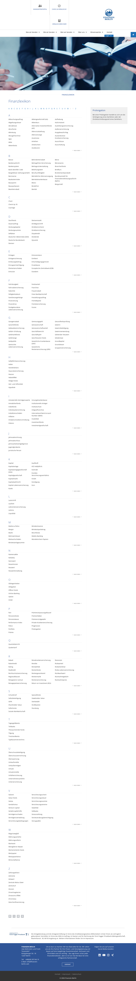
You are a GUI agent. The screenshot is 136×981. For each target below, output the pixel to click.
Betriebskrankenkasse (39, 179)
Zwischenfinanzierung (16, 902)
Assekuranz (36, 148)
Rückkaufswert (60, 673)
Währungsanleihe (14, 837)
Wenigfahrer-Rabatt (15, 847)
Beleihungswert (37, 170)
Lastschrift (12, 500)
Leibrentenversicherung (17, 507)
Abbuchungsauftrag (15, 119)
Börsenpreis (59, 163)
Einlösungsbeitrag (14, 262)
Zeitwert (11, 879)
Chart (10, 201)
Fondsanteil (36, 284)
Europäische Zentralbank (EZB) (42, 268)
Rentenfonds (36, 670)
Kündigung (36, 482)
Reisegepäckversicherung (17, 683)
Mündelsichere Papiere (40, 539)
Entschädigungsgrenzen (40, 262)
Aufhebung (59, 119)
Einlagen (11, 255)
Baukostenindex (14, 179)
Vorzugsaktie (36, 821)
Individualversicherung (16, 410)
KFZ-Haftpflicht (37, 466)
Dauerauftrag (13, 224)
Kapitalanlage (13, 466)
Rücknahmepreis (61, 680)
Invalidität (35, 419)
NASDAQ (11, 558)
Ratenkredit (12, 663)
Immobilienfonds (14, 403)
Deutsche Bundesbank (16, 240)
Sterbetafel (36, 702)
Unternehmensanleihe (16, 779)
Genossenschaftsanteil (40, 328)
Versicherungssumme (39, 801)
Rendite (34, 663)
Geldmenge (12, 338)
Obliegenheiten (14, 583)
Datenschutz (76, 974)
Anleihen (35, 141)
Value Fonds (12, 798)
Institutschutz (36, 407)
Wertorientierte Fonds (16, 850)
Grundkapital (59, 341)
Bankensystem (13, 166)
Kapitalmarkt (13, 479)
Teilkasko (11, 726)
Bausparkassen (13, 186)
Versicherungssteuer (39, 798)
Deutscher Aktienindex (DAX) (18, 237)
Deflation (11, 233)
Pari (9, 613)
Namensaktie (13, 554)
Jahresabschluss (14, 441)
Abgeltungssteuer (14, 122)
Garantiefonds (13, 325)
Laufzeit (11, 504)
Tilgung (11, 733)
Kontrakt (35, 470)
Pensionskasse (13, 619)
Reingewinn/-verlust (15, 680)
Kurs (33, 485)
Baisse (10, 160)
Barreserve (12, 176)
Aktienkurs (35, 122)
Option (10, 597)
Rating (10, 667)
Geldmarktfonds (14, 335)
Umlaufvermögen (14, 766)
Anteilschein (36, 145)
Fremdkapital (36, 301)
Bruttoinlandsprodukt (62, 173)
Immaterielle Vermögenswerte (19, 400)
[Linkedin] (99, 955)
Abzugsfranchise (14, 136)
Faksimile (11, 291)
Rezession (58, 660)
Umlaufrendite (13, 762)
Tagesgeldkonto (14, 723)
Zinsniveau (12, 899)
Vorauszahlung (37, 814)
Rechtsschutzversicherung (17, 673)
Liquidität (11, 513)
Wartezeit (11, 843)
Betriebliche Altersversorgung (42, 176)
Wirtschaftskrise (14, 860)
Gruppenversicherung (63, 348)
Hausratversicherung (15, 371)
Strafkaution (36, 705)
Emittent (35, 258)
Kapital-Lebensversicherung (18, 485)
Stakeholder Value (38, 698)
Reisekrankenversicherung (41, 660)
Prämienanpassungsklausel (41, 613)
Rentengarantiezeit (38, 673)
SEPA (10, 702)
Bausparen (12, 183)
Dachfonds (12, 220)
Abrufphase (12, 126)
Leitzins (11, 510)
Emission (11, 272)
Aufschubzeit (59, 122)
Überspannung (13, 759)
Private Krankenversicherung (42, 623)
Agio (10, 139)
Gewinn (57, 325)
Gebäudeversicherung (16, 328)
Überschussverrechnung (17, 756)
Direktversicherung (38, 230)
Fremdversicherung (39, 304)
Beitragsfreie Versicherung (41, 163)
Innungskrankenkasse (39, 400)
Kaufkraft (35, 463)
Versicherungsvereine (39, 804)
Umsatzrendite (13, 772)
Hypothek (11, 387)
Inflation (11, 416)
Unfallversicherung (15, 775)
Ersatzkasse (36, 265)
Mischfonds (36, 533)
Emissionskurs (37, 255)
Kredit (34, 479)
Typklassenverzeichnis (16, 740)
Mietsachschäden (14, 539)
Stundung (35, 708)
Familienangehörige (15, 297)
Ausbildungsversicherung (64, 126)
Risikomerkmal (60, 667)
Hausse (11, 374)
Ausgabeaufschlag (61, 132)
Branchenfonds (60, 166)
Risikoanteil (59, 663)
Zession (11, 889)
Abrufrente (12, 129)
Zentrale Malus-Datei (15, 882)
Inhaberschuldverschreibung (18, 420)
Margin (11, 529)
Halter (10, 364)
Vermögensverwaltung (16, 818)
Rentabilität (36, 667)
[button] (9, 916)
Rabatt (10, 660)
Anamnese (35, 138)
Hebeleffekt (12, 377)
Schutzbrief (12, 695)
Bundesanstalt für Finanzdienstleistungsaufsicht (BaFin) (65, 178)
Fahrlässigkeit (13, 284)
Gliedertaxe (59, 338)
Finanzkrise (12, 304)
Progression (36, 626)
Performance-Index (15, 623)
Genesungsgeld (37, 321)
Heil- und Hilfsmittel (15, 384)
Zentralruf (12, 886)
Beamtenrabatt (13, 189)
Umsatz (11, 769)
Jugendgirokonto (14, 447)
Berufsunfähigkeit (38, 173)
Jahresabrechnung (15, 437)
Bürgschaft (59, 184)
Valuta (10, 801)
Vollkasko (35, 811)
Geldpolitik (12, 341)
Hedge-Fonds (13, 381)
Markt (10, 533)
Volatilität (35, 808)
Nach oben (77, 150)
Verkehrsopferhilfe (15, 811)
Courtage (11, 208)
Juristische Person (14, 450)
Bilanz (34, 183)
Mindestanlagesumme (16, 543)
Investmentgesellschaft (40, 425)
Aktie (10, 142)
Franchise (35, 288)
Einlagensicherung (15, 258)
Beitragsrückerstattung (40, 166)
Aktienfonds (12, 145)
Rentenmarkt (36, 677)
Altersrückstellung (38, 131)
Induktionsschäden (15, 413)
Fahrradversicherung (15, 288)
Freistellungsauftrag (39, 297)
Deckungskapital (14, 227)
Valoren (11, 795)
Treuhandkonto (13, 736)
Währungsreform (14, 840)
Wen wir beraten (66, 32)
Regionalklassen (14, 677)
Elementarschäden (15, 268)
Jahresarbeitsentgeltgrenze (18, 444)
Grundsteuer (59, 344)
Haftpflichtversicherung (16, 361)
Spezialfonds (36, 695)
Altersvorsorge (37, 135)
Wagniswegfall (13, 834)
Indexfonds (12, 407)
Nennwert (12, 561)
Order (10, 600)
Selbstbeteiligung (14, 698)
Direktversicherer (38, 227)
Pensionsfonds (13, 616)
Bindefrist (35, 186)
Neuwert (11, 567)
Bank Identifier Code (15, 170)
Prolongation (36, 629)
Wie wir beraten (49, 32)
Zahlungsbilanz (13, 873)
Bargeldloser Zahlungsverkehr (19, 173)
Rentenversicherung (39, 680)
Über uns (81, 32)
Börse (57, 160)
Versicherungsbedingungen (18, 821)
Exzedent (35, 272)
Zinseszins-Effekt (14, 896)
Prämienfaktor (37, 616)
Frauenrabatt (36, 291)
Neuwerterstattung (15, 571)
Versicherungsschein (39, 795)
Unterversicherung (15, 782)
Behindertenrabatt (38, 160)
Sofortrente (12, 708)
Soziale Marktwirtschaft (16, 711)
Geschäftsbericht (38, 331)
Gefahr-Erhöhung (14, 331)
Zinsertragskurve (14, 892)
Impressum (66, 974)
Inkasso (11, 423)
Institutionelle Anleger (39, 403)
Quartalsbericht (14, 644)
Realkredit (12, 670)
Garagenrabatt (13, 321)
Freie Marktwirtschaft (39, 294)
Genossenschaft (37, 325)
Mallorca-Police (13, 526)
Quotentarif (12, 647)
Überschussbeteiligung (16, 752)
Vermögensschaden (15, 814)
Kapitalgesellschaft (15, 475)
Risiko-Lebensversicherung (64, 670)
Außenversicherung (62, 129)
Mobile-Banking (37, 536)
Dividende (35, 237)
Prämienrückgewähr (39, 619)
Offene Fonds (13, 590)
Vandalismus (13, 804)
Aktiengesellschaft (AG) (40, 119)
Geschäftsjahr (37, 335)
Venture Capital (14, 808)
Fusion (34, 307)
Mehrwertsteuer (14, 536)
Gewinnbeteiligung (61, 328)
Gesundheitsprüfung (62, 321)
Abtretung (12, 132)
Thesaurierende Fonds (16, 730)
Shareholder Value (15, 705)
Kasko (10, 488)
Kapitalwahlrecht (14, 482)
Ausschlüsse (59, 141)
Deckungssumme (14, 230)
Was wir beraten (32, 32)
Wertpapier (12, 853)
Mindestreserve (37, 526)
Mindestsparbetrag (38, 529)
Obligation (12, 587)
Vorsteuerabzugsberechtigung (42, 818)
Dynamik (35, 240)
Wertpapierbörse (14, 857)
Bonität (34, 189)
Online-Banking (14, 593)
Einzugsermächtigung (16, 265)
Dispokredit (36, 233)
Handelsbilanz (13, 368)
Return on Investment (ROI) (41, 683)
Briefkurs (58, 170)
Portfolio (11, 629)
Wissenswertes (95, 32)
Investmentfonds (38, 422)
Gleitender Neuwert (62, 335)
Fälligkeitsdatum (14, 294)
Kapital (10, 463)
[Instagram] (108, 955)
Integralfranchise (38, 410)
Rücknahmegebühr (62, 677)
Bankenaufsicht (14, 163)
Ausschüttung (60, 145)
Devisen (11, 243)
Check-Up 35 (12, 204)
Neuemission (13, 564)
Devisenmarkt (36, 220)
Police (10, 626)
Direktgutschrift (37, 224)
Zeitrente (11, 876)
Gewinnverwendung (62, 331)
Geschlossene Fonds (39, 338)
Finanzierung (13, 301)
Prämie (10, 632)
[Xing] (112, 955)
